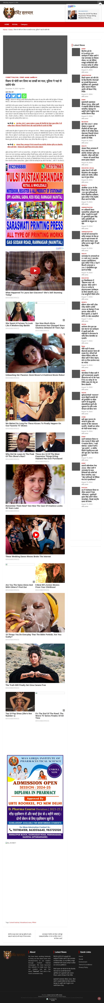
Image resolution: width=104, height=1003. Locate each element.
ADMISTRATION (86, 75)
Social (91, 168)
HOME (7, 24)
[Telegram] (18, 95)
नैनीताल (34, 922)
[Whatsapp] (24, 95)
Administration (87, 207)
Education (85, 168)
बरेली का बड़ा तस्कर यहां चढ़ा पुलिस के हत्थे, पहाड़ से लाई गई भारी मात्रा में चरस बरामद (19, 935)
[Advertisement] (35, 739)
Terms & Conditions (85, 965)
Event (84, 49)
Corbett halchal (14, 922)
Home (81, 956)
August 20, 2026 (87, 140)
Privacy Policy (83, 967)
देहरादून (83, 346)
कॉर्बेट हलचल (85, 72)
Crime (22, 77)
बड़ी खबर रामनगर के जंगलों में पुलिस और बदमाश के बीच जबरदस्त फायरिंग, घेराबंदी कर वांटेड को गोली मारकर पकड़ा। (90, 424)
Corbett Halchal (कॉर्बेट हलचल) (54, 995)
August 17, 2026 (87, 297)
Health (84, 146)
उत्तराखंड (27, 77)
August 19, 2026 (87, 202)
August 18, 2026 (87, 248)
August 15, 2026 (87, 458)
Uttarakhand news (25, 922)
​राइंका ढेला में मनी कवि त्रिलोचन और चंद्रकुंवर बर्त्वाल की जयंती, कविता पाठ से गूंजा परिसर (90, 173)
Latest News (79, 45)
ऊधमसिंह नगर (33, 77)
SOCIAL (15, 24)
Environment (83, 962)
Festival (84, 487)
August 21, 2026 (87, 70)
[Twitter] (13, 95)
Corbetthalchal (12, 77)
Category (24, 24)
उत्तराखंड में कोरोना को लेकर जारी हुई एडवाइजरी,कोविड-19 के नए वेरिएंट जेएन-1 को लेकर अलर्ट (50, 936)
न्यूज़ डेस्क (21, 88)
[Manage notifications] (99, 998)
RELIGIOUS (85, 122)
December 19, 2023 (12, 88)
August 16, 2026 (87, 365)
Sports (84, 185)
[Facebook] (8, 95)
